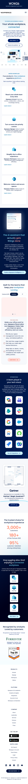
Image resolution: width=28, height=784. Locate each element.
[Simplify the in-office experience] (14, 149)
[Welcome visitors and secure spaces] (14, 179)
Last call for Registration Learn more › (14, 6)
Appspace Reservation (16, 324)
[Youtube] (22, 765)
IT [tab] (22, 294)
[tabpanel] (14, 330)
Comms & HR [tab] (5, 294)
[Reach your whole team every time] (14, 89)
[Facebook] (14, 765)
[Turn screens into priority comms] (14, 119)
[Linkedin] (6, 765)
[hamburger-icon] (25, 12)
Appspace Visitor (14, 326)
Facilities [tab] (14, 294)
